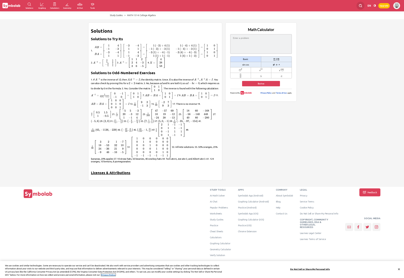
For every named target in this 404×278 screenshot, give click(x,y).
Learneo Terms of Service (313, 239)
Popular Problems (219, 207)
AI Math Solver (217, 195)
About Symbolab (284, 195)
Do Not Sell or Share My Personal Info (319, 213)
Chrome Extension (247, 231)
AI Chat (213, 201)
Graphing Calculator (220, 243)
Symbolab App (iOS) (248, 213)
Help (278, 207)
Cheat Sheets (216, 231)
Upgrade (384, 5)
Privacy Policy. (108, 275)
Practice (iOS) (245, 225)
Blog (278, 201)
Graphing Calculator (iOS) (251, 219)
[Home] (38, 198)
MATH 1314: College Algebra (141, 15)
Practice (214, 225)
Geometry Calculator (220, 249)
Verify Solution (217, 255)
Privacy (303, 195)
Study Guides (116, 15)
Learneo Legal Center (310, 233)
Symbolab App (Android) (250, 195)
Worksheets (216, 213)
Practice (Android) (247, 207)
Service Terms (307, 201)
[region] (202, 269)
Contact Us (281, 213)
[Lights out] (375, 5)
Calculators (216, 237)
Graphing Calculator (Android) (253, 201)
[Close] (398, 269)
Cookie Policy (307, 207)
